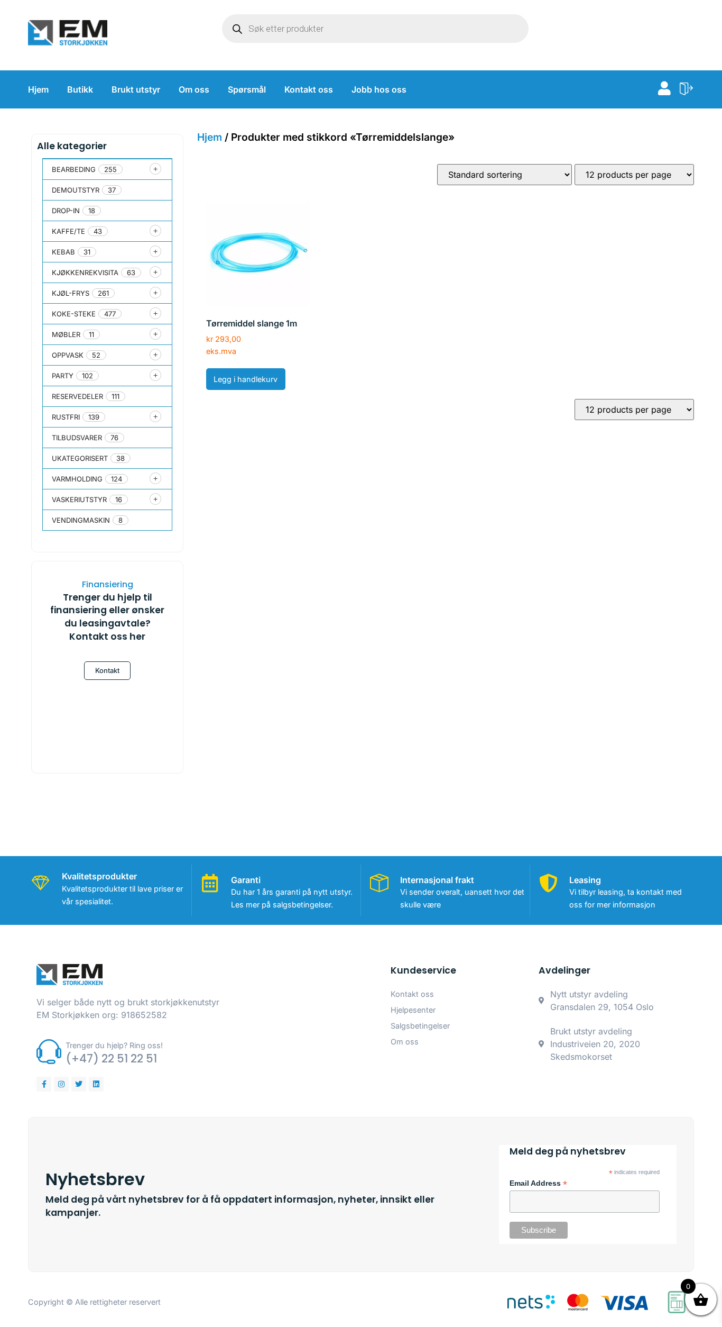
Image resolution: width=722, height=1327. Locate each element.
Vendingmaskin (81, 520)
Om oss (194, 89)
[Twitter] (78, 1084)
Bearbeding (74, 169)
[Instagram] (61, 1084)
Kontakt (107, 670)
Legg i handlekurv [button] (245, 379)
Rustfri (66, 417)
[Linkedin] (96, 1084)
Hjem (38, 89)
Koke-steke (74, 314)
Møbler (66, 334)
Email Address (538, 1183)
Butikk (80, 89)
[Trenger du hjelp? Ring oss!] (48, 1051)
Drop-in (66, 210)
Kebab (63, 252)
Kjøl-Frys (70, 293)
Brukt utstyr (136, 89)
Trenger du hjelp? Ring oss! (114, 1045)
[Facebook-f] (43, 1084)
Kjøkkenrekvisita (85, 272)
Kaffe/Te (68, 231)
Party (62, 375)
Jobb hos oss (378, 89)
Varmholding (77, 479)
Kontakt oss (308, 89)
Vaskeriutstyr (79, 499)
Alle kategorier (72, 146)
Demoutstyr (75, 190)
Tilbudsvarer (77, 437)
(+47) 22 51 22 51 (111, 1058)
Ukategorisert (80, 458)
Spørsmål (247, 89)
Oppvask (68, 355)
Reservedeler (77, 396)
